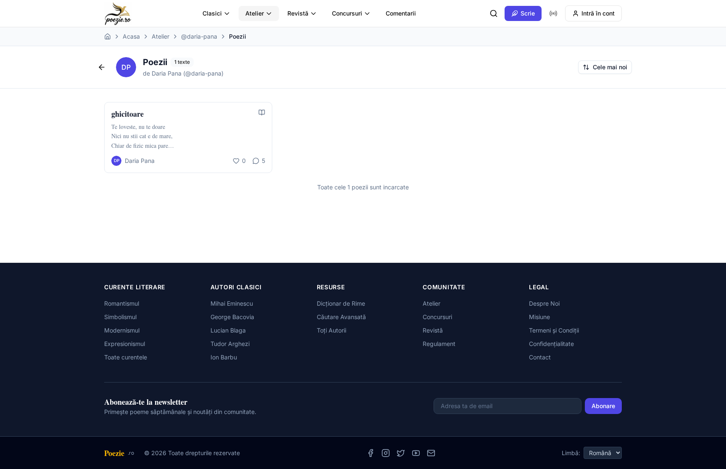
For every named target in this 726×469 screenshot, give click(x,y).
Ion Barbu (223, 357)
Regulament (439, 343)
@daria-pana (199, 36)
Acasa (131, 36)
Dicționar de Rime (341, 303)
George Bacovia (232, 316)
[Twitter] (401, 453)
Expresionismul (124, 343)
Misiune (539, 316)
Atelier (254, 13)
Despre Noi (544, 303)
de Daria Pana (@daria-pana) (183, 73)
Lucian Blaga (228, 330)
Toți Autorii (331, 330)
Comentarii (401, 13)
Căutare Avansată (341, 316)
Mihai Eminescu (231, 303)
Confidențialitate (551, 343)
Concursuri (347, 13)
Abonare (603, 405)
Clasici (212, 13)
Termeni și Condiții (554, 330)
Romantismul (121, 303)
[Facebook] (370, 453)
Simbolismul (120, 316)
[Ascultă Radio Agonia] (553, 13)
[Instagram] (385, 453)
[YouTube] (416, 453)
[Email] (431, 453)
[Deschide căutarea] (493, 13)
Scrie (528, 13)
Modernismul (121, 330)
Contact (540, 357)
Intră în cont (598, 13)
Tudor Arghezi (230, 343)
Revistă (297, 13)
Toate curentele (125, 357)
